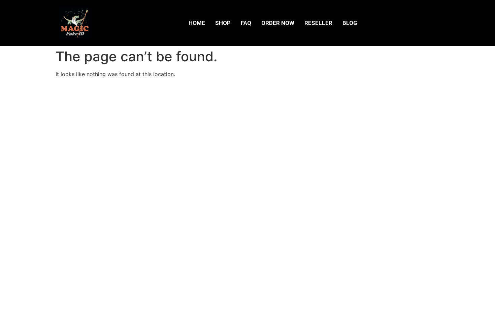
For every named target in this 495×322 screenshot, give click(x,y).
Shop (223, 23)
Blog (349, 23)
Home (197, 23)
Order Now (277, 23)
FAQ (246, 23)
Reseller (318, 23)
